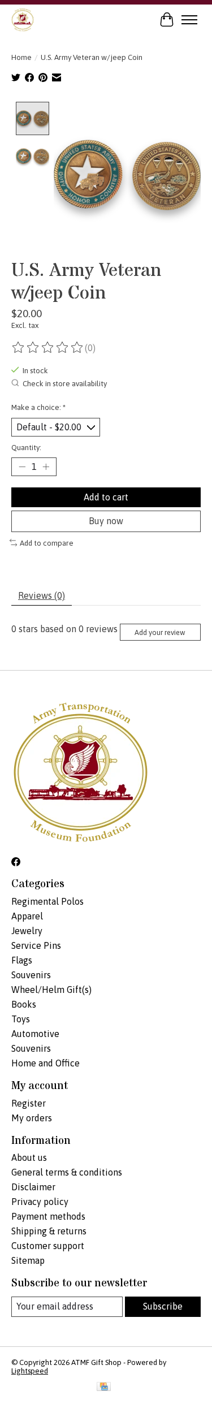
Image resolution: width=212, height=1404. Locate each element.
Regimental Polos (47, 901)
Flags (21, 960)
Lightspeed (29, 1371)
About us (29, 1157)
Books (23, 1004)
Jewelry (26, 931)
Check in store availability (65, 383)
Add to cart (106, 497)
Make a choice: (38, 407)
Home (21, 57)
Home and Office (45, 1063)
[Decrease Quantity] (22, 467)
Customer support (47, 1246)
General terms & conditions (66, 1172)
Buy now (106, 521)
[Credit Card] (104, 1387)
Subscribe (163, 1306)
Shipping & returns (48, 1231)
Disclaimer (33, 1187)
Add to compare (46, 543)
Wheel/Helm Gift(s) (51, 989)
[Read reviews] (48, 348)
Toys (20, 1019)
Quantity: (26, 447)
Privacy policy (39, 1201)
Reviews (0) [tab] (41, 595)
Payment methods (48, 1216)
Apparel (27, 916)
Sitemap (28, 1260)
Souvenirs (31, 975)
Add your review (160, 632)
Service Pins (36, 945)
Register (28, 1103)
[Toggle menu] (189, 19)
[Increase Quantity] (45, 467)
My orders (31, 1118)
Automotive (35, 1034)
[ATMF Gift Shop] (22, 19)
